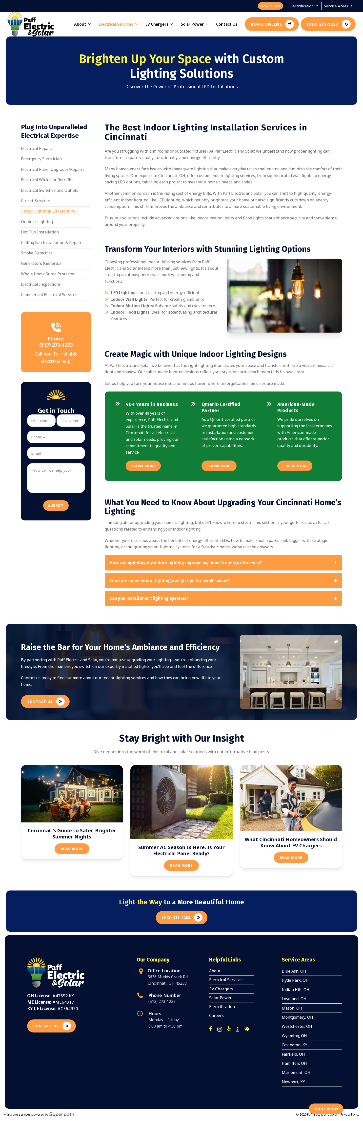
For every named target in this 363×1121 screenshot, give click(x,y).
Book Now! (326, 1108)
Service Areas (336, 5)
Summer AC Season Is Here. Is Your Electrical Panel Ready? (181, 850)
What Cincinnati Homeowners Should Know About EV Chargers (291, 842)
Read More (72, 848)
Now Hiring (270, 5)
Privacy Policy (350, 1115)
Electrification (301, 5)
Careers (216, 1015)
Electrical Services (225, 979)
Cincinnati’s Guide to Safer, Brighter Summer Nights (72, 833)
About (214, 971)
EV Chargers (221, 989)
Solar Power (220, 997)
